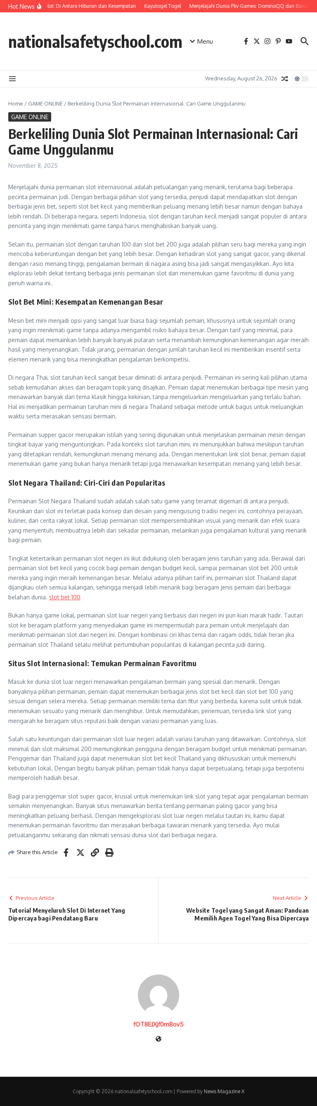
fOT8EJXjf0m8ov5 (158, 1024)
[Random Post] (285, 78)
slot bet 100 (64, 597)
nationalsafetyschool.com (95, 41)
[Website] (158, 1039)
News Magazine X (224, 1091)
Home (15, 103)
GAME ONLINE (45, 103)
